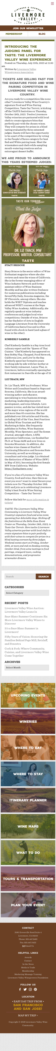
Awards (28, 957)
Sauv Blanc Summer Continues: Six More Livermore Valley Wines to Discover (26, 620)
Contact (28, 961)
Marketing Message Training (28, 974)
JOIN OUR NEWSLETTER (28, 28)
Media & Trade (28, 967)
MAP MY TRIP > (28, 1015)
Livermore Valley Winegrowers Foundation (28, 978)
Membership (28, 971)
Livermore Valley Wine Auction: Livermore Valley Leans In (24, 610)
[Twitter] (25, 989)
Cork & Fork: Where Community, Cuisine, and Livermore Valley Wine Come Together (27, 652)
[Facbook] (20, 989)
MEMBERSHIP (14, 33)
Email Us (29, 946)
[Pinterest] (35, 989)
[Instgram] (30, 989)
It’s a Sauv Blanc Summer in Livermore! (21, 630)
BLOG (42, 33)
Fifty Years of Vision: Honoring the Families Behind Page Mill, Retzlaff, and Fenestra (26, 640)
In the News (28, 964)
